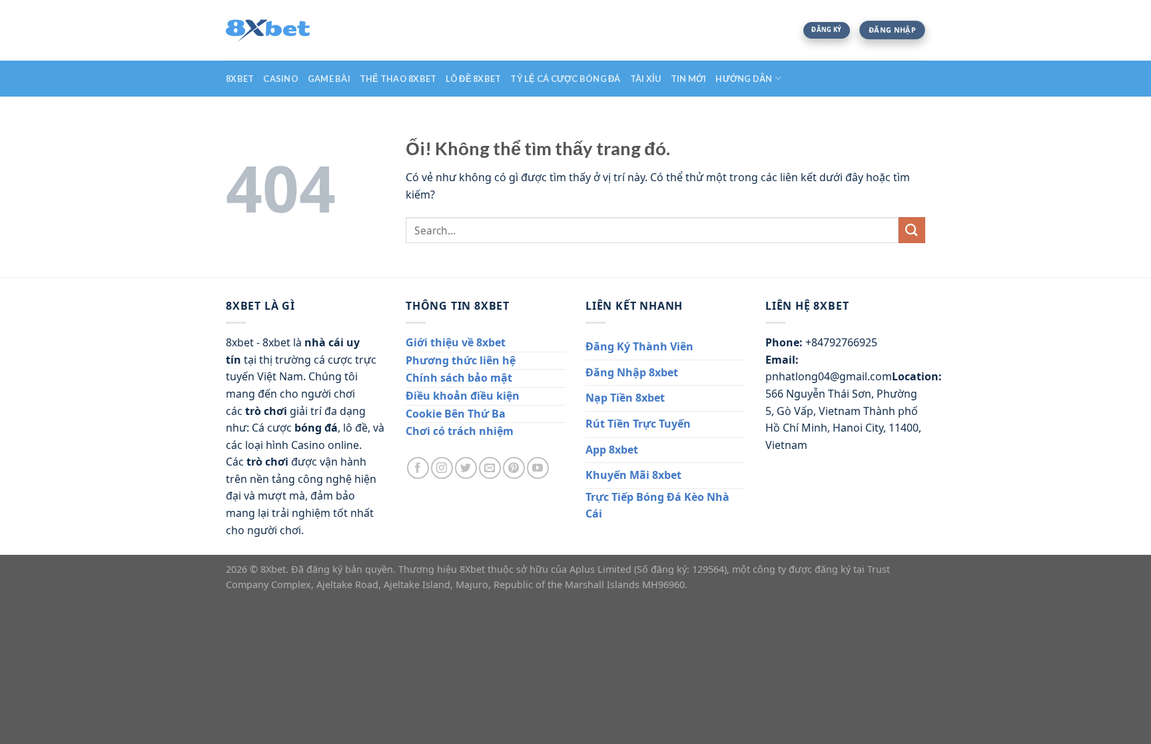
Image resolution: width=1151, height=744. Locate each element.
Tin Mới (689, 78)
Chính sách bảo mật (459, 377)
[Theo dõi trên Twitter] (466, 468)
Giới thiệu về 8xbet (456, 342)
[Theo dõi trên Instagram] (442, 468)
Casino (280, 78)
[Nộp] (912, 230)
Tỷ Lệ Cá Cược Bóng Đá (565, 78)
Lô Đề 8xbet (473, 78)
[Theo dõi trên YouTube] (538, 468)
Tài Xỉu (645, 78)
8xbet (240, 78)
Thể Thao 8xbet (398, 78)
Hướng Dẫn (743, 78)
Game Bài (329, 78)
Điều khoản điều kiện (463, 395)
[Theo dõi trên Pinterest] (514, 468)
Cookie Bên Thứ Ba (456, 413)
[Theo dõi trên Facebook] (418, 468)
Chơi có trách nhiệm (460, 431)
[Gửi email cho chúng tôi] (490, 468)
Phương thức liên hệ (461, 360)
